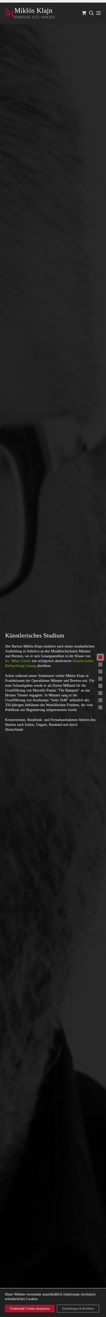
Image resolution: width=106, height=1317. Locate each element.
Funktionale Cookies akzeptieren (30, 1308)
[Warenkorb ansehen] (84, 13)
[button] (100, 657)
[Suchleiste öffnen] (91, 13)
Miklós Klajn (33, 10)
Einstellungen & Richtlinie (78, 1308)
